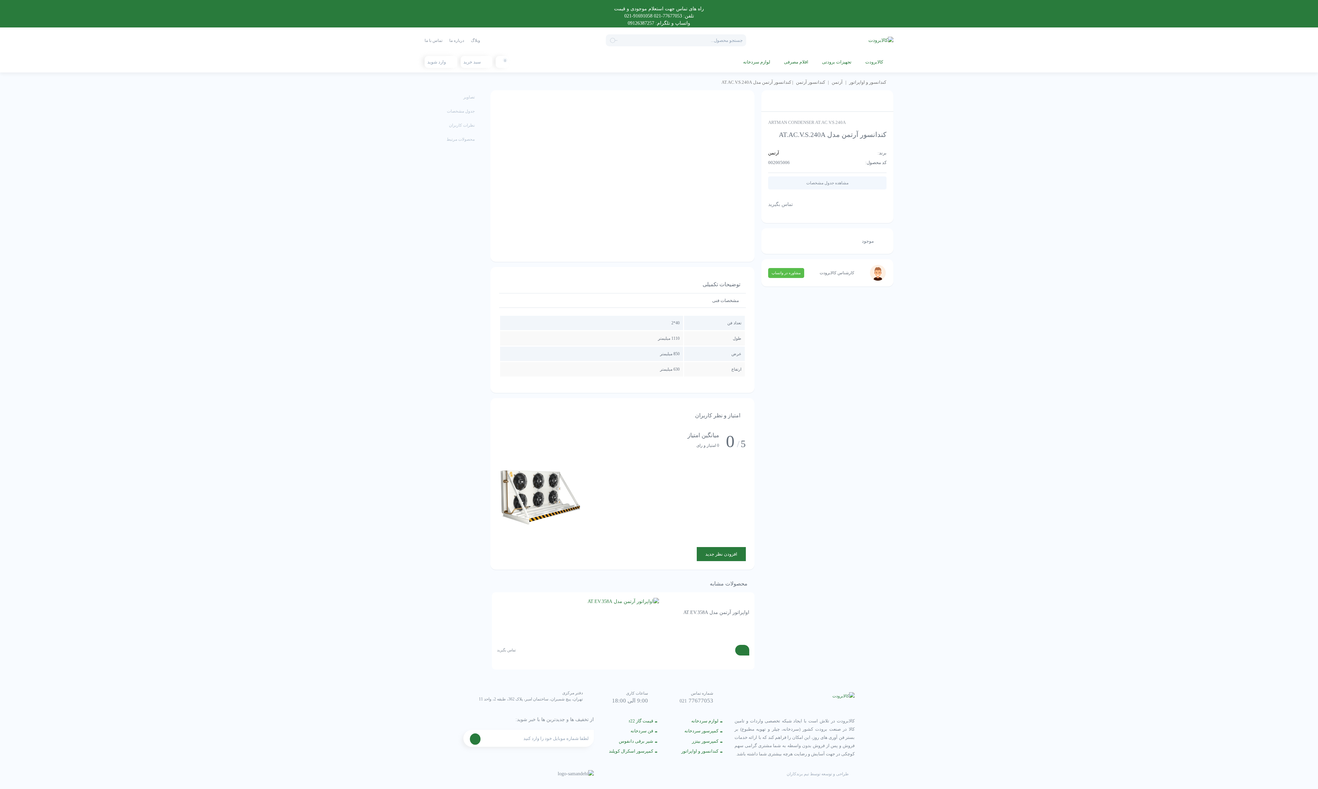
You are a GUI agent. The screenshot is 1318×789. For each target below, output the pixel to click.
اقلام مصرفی (796, 62)
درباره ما (456, 40)
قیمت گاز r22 (641, 720)
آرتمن (837, 82)
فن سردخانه (642, 730)
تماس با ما (433, 40)
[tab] (725, 300)
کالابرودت (874, 62)
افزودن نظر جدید (721, 554)
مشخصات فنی (725, 300)
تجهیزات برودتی (837, 62)
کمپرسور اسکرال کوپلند (631, 751)
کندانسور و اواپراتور (867, 82)
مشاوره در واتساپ (786, 273)
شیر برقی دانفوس (636, 741)
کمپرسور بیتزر (705, 741)
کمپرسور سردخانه (701, 730)
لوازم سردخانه (756, 62)
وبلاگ (475, 40)
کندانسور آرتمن (810, 82)
